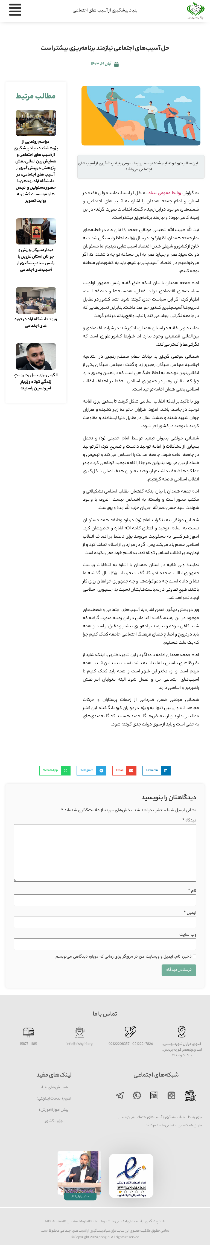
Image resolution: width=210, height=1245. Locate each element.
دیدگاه (189, 820)
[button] (156, 770)
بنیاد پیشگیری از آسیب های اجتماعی (105, 10)
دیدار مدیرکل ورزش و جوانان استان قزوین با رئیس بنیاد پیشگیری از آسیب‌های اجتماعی (35, 260)
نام (192, 891)
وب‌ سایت (187, 935)
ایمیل (190, 913)
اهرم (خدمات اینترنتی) (54, 1099)
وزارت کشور (54, 1121)
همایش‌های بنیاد (54, 1087)
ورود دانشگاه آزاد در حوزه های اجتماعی (35, 323)
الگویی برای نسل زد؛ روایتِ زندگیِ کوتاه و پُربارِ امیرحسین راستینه (36, 382)
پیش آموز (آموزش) (54, 1110)
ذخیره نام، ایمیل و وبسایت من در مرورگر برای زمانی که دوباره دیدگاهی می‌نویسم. (123, 957)
